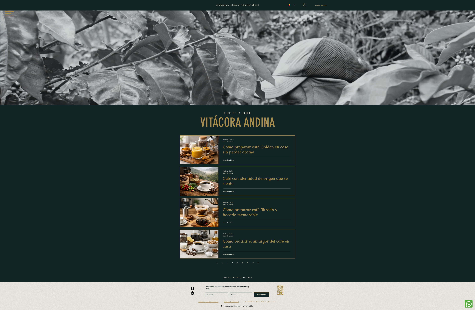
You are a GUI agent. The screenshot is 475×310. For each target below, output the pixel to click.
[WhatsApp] (469, 304)
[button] (9, 13)
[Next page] (253, 262)
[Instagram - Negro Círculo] (192, 293)
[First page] (216, 262)
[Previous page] (222, 262)
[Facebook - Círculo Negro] (192, 288)
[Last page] (258, 262)
